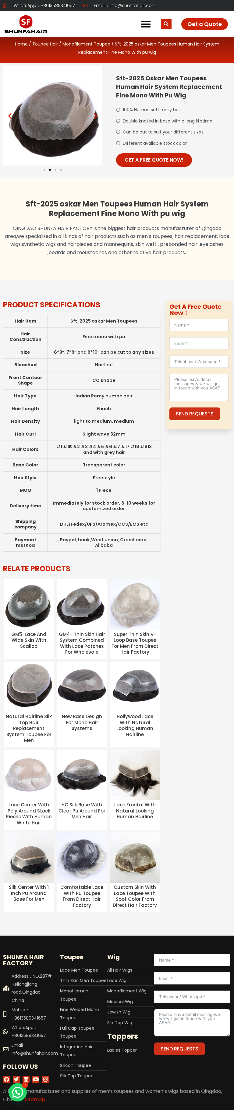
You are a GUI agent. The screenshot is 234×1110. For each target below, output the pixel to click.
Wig (113, 957)
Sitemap (35, 1099)
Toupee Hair (45, 44)
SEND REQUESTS (195, 413)
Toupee (71, 957)
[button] (146, 24)
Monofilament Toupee (86, 44)
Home (21, 44)
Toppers (122, 1036)
